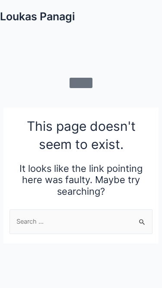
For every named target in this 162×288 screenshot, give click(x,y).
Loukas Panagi (37, 16)
